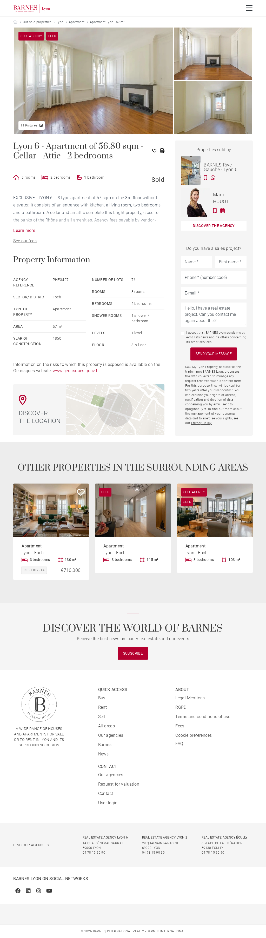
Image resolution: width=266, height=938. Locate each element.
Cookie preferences (193, 735)
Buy (101, 697)
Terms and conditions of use (202, 716)
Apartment (77, 22)
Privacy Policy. (201, 423)
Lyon (60, 22)
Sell (101, 716)
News (103, 754)
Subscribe (133, 653)
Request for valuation (118, 784)
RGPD (181, 707)
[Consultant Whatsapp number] (213, 177)
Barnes (104, 744)
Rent (102, 707)
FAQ (179, 743)
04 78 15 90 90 (94, 852)
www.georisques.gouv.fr (76, 370)
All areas (106, 725)
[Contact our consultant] (206, 177)
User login (108, 802)
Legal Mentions (190, 697)
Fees (179, 725)
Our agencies (110, 735)
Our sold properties (37, 22)
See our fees (25, 240)
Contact (105, 793)
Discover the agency (214, 226)
